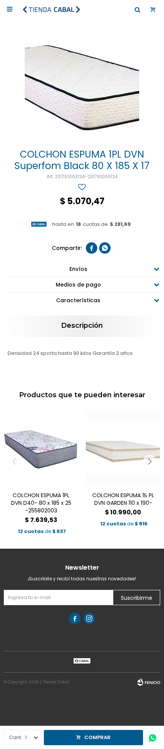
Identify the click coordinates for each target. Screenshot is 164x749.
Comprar (97, 737)
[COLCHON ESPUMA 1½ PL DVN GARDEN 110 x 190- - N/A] (123, 448)
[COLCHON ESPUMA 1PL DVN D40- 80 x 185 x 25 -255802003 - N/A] (41, 448)
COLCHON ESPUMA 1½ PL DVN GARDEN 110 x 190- (123, 499)
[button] (149, 461)
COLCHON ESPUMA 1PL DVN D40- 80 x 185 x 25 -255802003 (41, 502)
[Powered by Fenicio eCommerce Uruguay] (148, 682)
